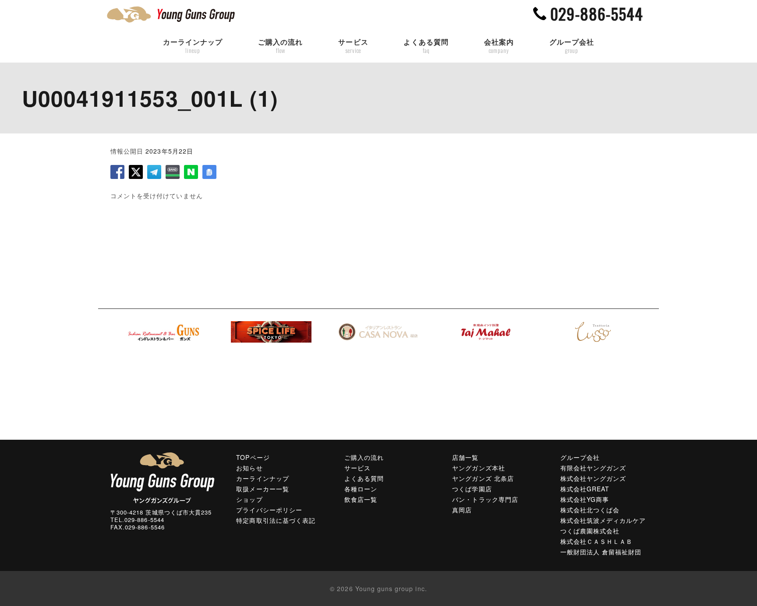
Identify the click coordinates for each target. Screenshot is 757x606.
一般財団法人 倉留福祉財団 (601, 551)
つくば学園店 (472, 488)
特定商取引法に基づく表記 (275, 520)
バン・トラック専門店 (485, 499)
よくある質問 (425, 46)
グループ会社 (571, 46)
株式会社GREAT (584, 488)
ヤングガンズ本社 (478, 467)
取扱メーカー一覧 (262, 488)
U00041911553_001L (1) (150, 97)
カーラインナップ (193, 46)
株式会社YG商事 (584, 499)
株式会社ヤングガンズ (593, 478)
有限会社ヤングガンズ (593, 467)
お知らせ (249, 467)
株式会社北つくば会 (589, 509)
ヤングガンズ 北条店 (483, 478)
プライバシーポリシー (269, 509)
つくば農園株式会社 (589, 530)
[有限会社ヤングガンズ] (162, 477)
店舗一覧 (465, 457)
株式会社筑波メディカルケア (603, 520)
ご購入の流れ (280, 46)
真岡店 (462, 509)
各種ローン (360, 488)
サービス (353, 46)
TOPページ (252, 457)
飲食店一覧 (360, 499)
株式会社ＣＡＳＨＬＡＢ (596, 541)
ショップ (249, 499)
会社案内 (499, 46)
